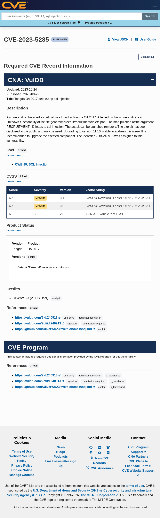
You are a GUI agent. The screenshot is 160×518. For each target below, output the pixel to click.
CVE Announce (102, 468)
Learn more (13, 155)
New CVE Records (101, 461)
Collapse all (147, 57)
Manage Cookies (21, 475)
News (61, 447)
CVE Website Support (138, 470)
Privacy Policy (21, 465)
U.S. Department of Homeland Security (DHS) (66, 490)
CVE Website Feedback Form (137, 464)
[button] (155, 5)
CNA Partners (138, 456)
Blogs (60, 452)
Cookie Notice (21, 470)
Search (150, 16)
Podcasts (61, 456)
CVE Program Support (138, 450)
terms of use (135, 485)
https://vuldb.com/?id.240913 (36, 317)
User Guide (147, 39)
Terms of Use (22, 451)
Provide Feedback (97, 22)
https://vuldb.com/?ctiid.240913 (38, 323)
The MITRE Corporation (98, 495)
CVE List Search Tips (62, 22)
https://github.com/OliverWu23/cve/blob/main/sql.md (54, 329)
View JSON (120, 39)
